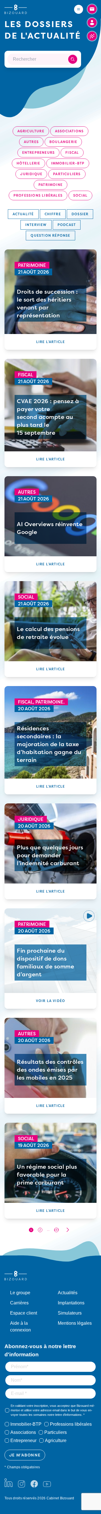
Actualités (67, 1292)
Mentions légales (75, 1323)
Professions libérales (38, 195)
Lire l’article (50, 341)
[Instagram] (21, 1482)
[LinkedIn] (8, 1482)
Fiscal (72, 152)
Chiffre (53, 214)
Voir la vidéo (50, 1000)
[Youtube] (47, 1482)
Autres (31, 141)
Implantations (71, 1302)
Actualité (23, 214)
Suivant (67, 1230)
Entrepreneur (23, 1440)
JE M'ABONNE (24, 1455)
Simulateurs (70, 1313)
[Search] (72, 59)
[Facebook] (34, 1482)
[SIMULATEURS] (92, 36)
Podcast (67, 224)
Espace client (23, 1313)
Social (80, 195)
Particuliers (67, 174)
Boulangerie (63, 141)
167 (56, 1229)
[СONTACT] (92, 9)
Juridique (31, 174)
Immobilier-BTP (68, 163)
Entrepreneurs (38, 152)
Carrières (19, 1302)
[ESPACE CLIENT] (92, 22)
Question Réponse (50, 235)
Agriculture (30, 131)
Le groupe (20, 1292)
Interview (36, 224)
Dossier (80, 214)
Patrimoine (50, 184)
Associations (69, 131)
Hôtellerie (28, 163)
